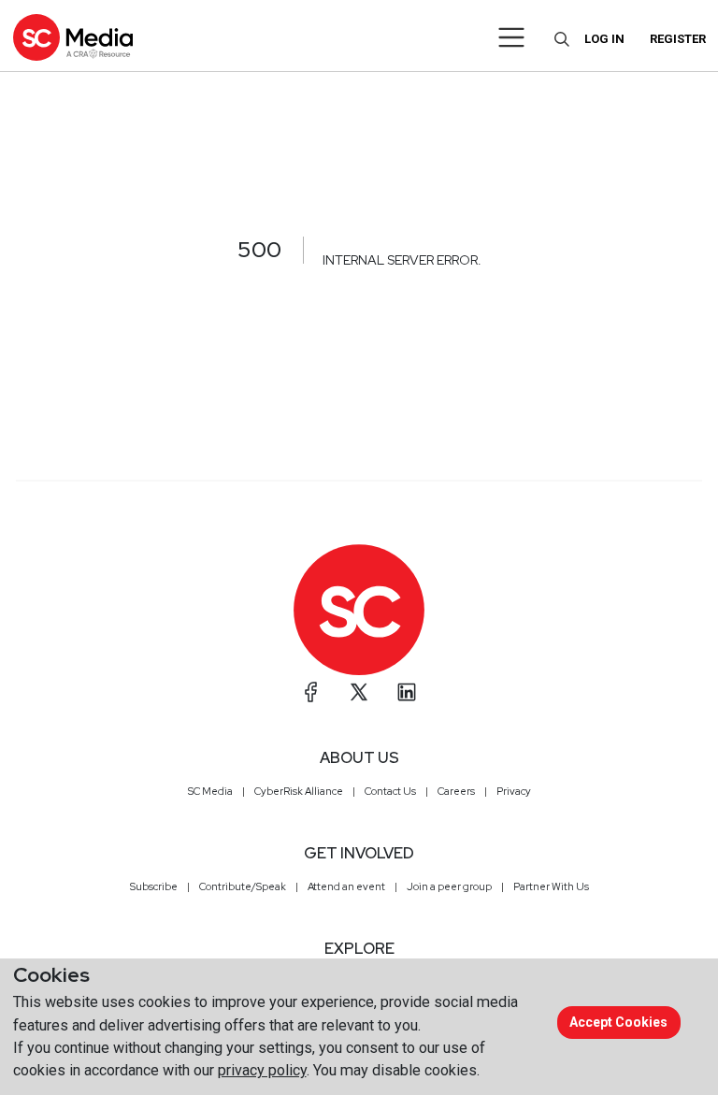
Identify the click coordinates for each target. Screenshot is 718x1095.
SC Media (210, 791)
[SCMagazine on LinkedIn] (406, 692)
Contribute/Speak (242, 886)
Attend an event (346, 886)
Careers (456, 791)
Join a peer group (449, 886)
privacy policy (262, 1070)
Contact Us (390, 791)
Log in (604, 39)
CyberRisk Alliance (298, 791)
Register (678, 39)
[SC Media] (73, 36)
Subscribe (154, 886)
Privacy (513, 791)
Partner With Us (551, 886)
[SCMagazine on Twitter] (359, 692)
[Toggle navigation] (511, 37)
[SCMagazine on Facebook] (311, 692)
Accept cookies (618, 1022)
